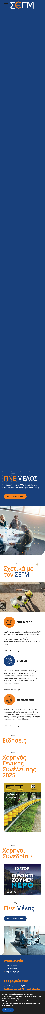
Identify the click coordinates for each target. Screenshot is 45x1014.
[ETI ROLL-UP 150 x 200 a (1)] (22, 807)
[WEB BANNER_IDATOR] (22, 879)
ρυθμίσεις (10, 1005)
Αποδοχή (8, 1010)
